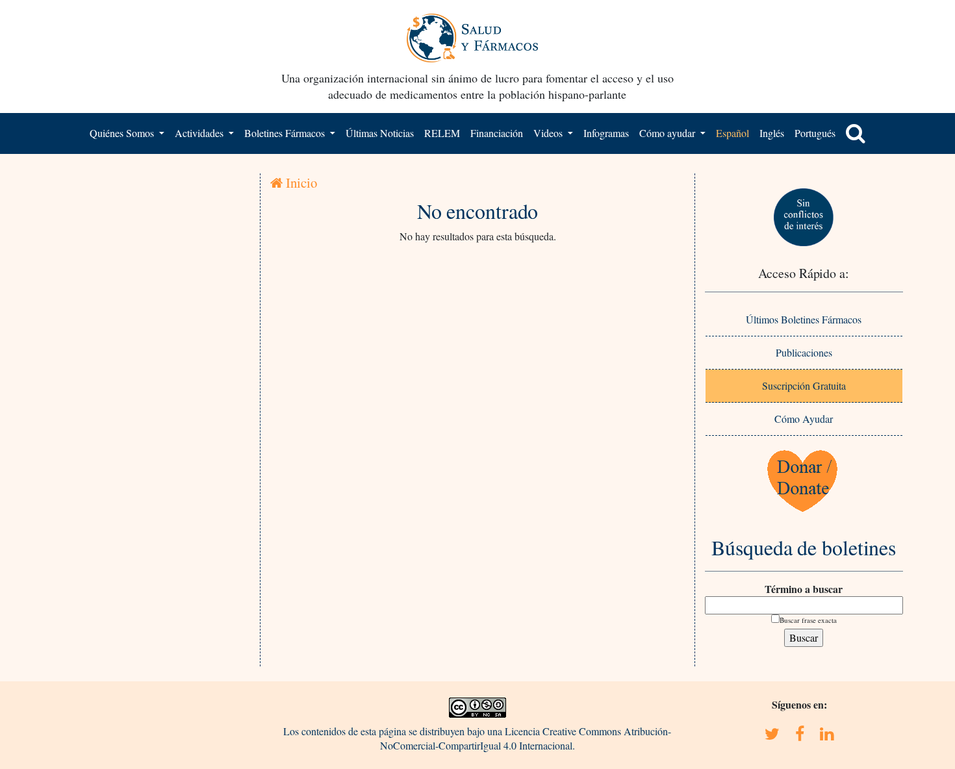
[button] (856, 133)
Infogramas (606, 133)
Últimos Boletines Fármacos (803, 319)
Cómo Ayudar (803, 418)
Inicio (300, 182)
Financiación (496, 133)
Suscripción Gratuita (804, 385)
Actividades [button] (200, 133)
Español (732, 133)
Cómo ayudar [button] (668, 133)
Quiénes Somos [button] (123, 133)
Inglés (771, 133)
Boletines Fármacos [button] (285, 133)
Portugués (815, 133)
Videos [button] (549, 133)
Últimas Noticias (380, 133)
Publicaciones (804, 352)
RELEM (442, 133)
